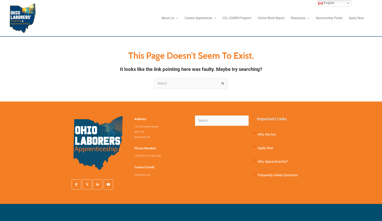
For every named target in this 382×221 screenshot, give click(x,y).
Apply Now (356, 18)
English (328, 3)
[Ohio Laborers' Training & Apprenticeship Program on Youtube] (108, 184)
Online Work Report (271, 18)
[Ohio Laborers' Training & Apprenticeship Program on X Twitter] (87, 184)
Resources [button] (298, 18)
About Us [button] (167, 18)
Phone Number (145, 148)
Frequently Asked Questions (278, 175)
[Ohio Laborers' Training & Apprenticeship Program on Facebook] (76, 184)
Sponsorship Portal (329, 18)
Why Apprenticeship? (273, 161)
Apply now (265, 148)
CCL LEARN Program (236, 18)
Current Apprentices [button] (198, 18)
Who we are (267, 134)
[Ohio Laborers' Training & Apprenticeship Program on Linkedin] (97, 184)
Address (140, 119)
